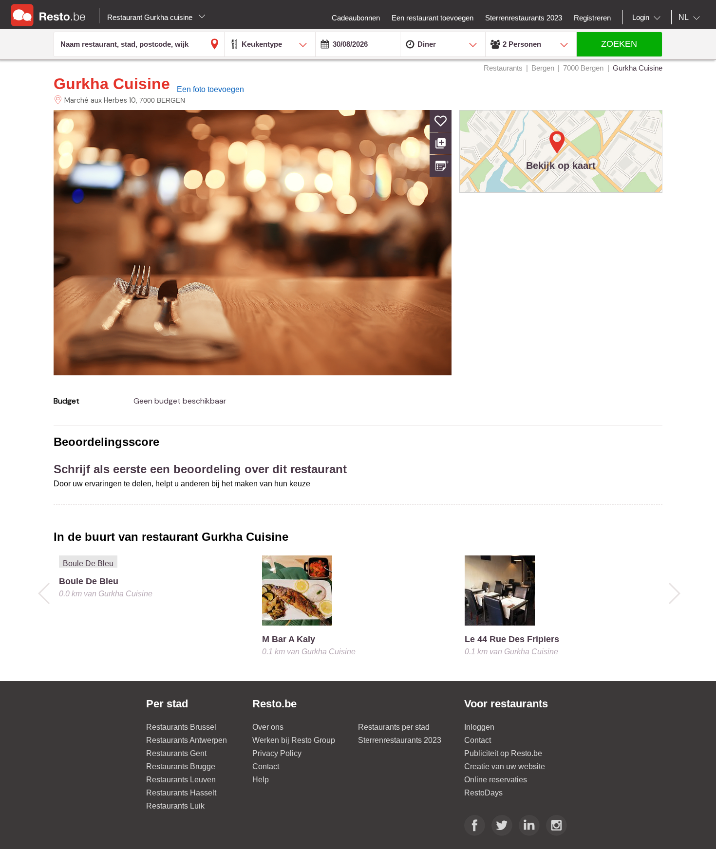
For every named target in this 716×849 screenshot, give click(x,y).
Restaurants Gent (176, 753)
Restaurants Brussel (181, 727)
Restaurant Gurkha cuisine (150, 17)
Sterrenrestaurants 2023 (399, 740)
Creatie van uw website (504, 766)
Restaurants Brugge (180, 766)
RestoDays (483, 793)
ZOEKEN (619, 44)
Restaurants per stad (394, 727)
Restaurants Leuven (181, 779)
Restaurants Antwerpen (186, 740)
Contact (265, 766)
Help (260, 779)
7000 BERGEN (162, 100)
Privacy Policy (276, 753)
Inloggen (479, 727)
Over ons (267, 727)
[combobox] (648, 17)
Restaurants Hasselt (181, 793)
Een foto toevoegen (210, 89)
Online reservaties (495, 779)
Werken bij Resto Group (293, 740)
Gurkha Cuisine (112, 83)
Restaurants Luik (175, 806)
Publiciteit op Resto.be (503, 753)
